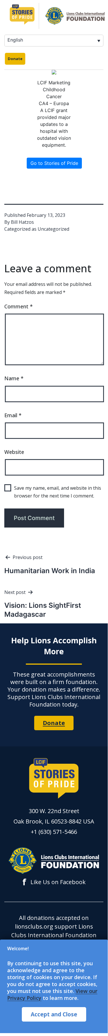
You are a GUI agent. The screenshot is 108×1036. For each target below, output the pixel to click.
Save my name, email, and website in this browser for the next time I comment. (57, 492)
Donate (15, 58)
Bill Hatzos (22, 222)
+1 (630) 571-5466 (54, 832)
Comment (18, 306)
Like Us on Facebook (54, 882)
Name (14, 378)
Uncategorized (53, 229)
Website (14, 451)
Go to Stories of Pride (54, 163)
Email (13, 415)
